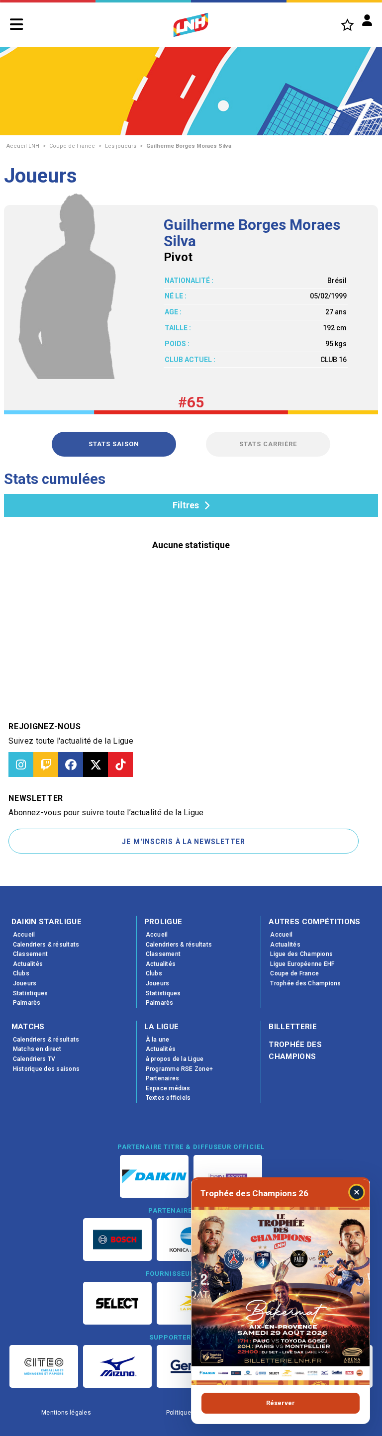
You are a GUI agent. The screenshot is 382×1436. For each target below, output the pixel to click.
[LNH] (190, 24)
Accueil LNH (22, 146)
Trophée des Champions (295, 1050)
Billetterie (293, 1026)
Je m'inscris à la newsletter (183, 842)
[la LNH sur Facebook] (70, 764)
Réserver (280, 1403)
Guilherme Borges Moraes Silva (188, 146)
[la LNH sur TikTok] (120, 764)
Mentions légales (66, 1412)
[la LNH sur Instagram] (20, 764)
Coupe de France (72, 146)
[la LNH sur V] (95, 764)
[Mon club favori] (347, 24)
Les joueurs (120, 146)
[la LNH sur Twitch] (45, 764)
